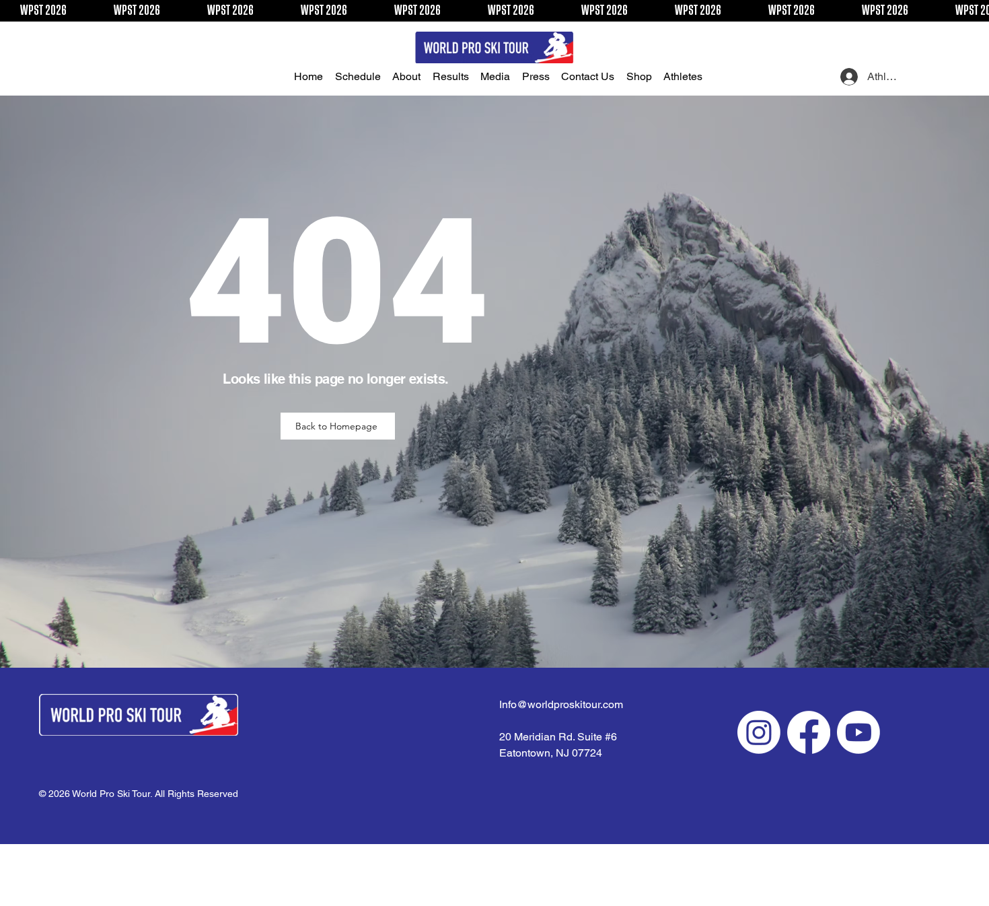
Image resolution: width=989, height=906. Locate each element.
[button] (361, 76)
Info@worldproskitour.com (561, 704)
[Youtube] (858, 732)
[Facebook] (808, 732)
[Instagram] (758, 732)
